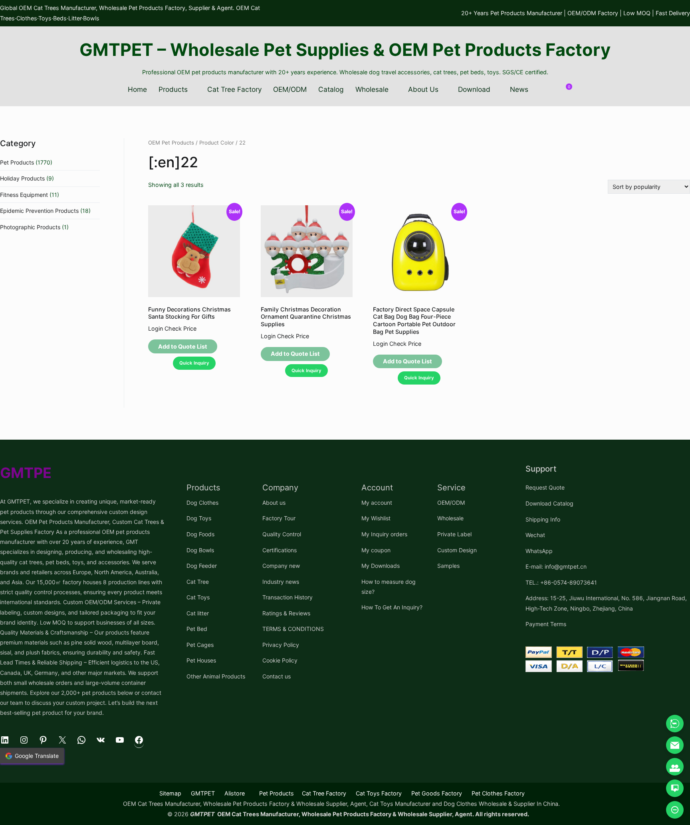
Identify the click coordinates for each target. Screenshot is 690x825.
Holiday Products (22, 178)
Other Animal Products (215, 676)
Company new (281, 565)
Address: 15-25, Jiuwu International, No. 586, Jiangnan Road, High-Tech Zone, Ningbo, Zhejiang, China (606, 603)
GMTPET (203, 793)
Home (137, 89)
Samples (448, 565)
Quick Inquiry (194, 363)
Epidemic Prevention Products (39, 210)
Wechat (535, 534)
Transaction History (287, 597)
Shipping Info (542, 519)
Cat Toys (198, 597)
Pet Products (17, 162)
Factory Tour (278, 518)
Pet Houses (201, 660)
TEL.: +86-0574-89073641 (561, 582)
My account (376, 502)
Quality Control (281, 534)
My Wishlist (376, 518)
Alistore (234, 793)
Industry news (280, 581)
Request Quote (545, 487)
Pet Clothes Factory (498, 793)
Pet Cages (200, 644)
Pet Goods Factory (436, 793)
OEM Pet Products (171, 142)
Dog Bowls (200, 550)
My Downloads (380, 565)
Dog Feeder (201, 565)
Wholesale (372, 89)
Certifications (279, 550)
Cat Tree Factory (234, 89)
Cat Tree (197, 581)
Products (173, 89)
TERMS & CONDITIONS (293, 628)
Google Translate (37, 755)
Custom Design (457, 550)
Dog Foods (200, 534)
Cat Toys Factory (379, 793)
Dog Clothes (202, 502)
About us (274, 502)
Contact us (276, 676)
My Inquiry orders (384, 534)
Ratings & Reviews (286, 613)
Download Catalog (549, 503)
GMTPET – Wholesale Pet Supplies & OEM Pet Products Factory (345, 49)
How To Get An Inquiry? (391, 607)
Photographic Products (30, 227)
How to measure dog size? (388, 586)
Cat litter (197, 613)
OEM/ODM (290, 89)
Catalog (331, 89)
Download (474, 89)
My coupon (376, 550)
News (519, 89)
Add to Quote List (182, 346)
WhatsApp (539, 550)
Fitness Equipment (24, 194)
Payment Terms (545, 624)
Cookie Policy (279, 660)
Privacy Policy (280, 644)
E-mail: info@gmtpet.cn (556, 566)
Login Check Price (172, 328)
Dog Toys (198, 518)
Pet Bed (196, 628)
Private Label (454, 534)
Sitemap (170, 793)
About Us (423, 89)
